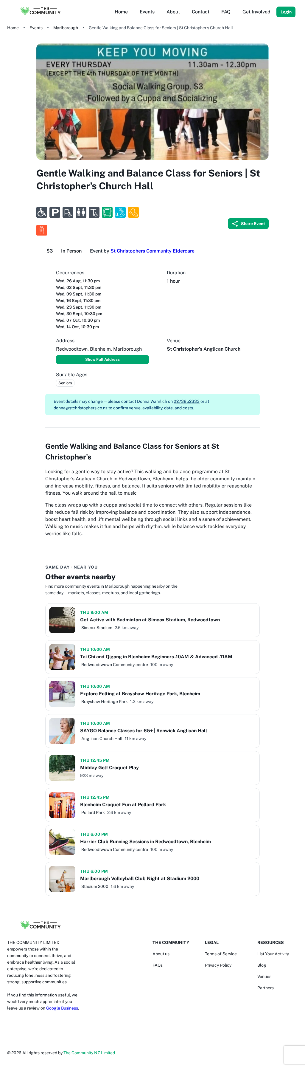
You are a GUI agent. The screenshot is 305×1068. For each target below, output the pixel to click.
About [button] (173, 12)
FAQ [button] (226, 12)
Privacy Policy (218, 965)
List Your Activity (273, 953)
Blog (261, 965)
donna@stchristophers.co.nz (81, 407)
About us (160, 953)
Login (286, 12)
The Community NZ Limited (89, 1052)
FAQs (157, 965)
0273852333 (187, 401)
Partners (265, 987)
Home (13, 27)
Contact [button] (200, 12)
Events (36, 27)
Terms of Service (221, 953)
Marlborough (65, 27)
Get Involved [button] (256, 12)
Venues (264, 976)
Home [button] (121, 12)
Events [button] (147, 12)
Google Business (62, 1008)
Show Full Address (102, 359)
